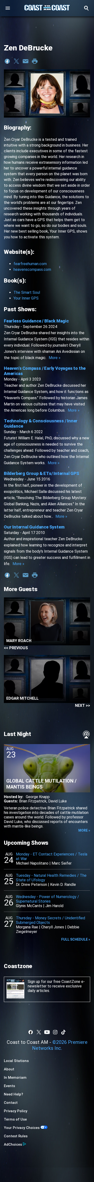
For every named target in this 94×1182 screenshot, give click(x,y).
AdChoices (13, 1144)
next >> (82, 705)
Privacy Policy (15, 1111)
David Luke (57, 801)
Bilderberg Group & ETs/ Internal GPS (41, 473)
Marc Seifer (62, 863)
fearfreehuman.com (30, 263)
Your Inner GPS (26, 298)
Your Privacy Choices (22, 1128)
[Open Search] (86, 8)
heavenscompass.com (32, 269)
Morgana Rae (27, 927)
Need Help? (13, 1094)
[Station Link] (47, 8)
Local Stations (16, 1061)
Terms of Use (15, 1119)
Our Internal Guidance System (34, 526)
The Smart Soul (26, 292)
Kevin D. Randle (63, 884)
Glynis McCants (29, 906)
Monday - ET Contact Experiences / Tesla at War (51, 856)
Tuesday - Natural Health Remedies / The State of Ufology (51, 877)
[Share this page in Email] (25, 61)
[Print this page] (34, 61)
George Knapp (38, 797)
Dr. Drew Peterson (31, 884)
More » (54, 357)
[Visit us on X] (39, 1032)
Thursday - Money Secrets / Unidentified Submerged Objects (50, 920)
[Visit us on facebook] (31, 1032)
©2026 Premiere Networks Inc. (59, 1045)
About (9, 1069)
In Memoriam (15, 1077)
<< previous (16, 648)
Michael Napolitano (32, 863)
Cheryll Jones (52, 927)
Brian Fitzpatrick (33, 801)
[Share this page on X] (16, 61)
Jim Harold (54, 906)
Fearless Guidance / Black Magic (36, 320)
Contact (11, 1102)
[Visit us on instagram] (55, 1032)
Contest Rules (15, 1136)
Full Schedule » (75, 939)
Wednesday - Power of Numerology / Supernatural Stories (47, 899)
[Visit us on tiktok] (63, 1032)
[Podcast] (86, 734)
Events (9, 1086)
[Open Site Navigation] (8, 8)
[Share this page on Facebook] (7, 61)
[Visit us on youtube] (47, 1032)
